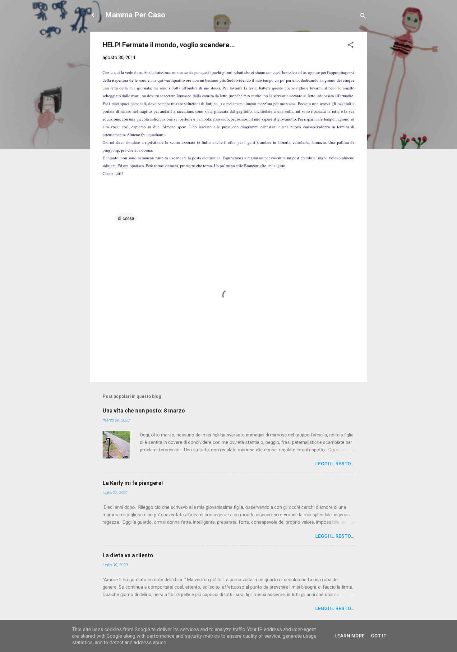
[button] (350, 46)
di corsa (126, 218)
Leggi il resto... (334, 464)
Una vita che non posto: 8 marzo (144, 410)
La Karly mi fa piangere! (133, 483)
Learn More (350, 636)
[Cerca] (363, 16)
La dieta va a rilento (128, 555)
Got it (378, 636)
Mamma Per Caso (135, 15)
